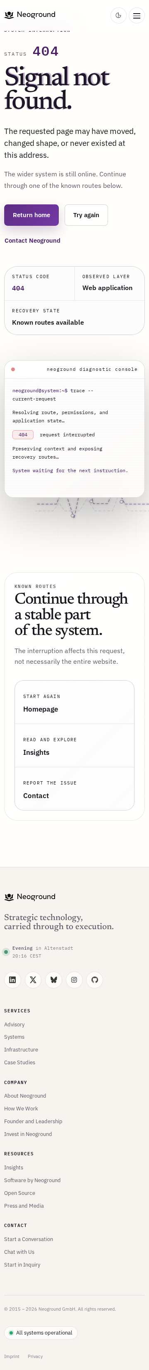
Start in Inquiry (22, 1264)
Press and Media (24, 1205)
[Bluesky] (53, 980)
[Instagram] (74, 980)
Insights (13, 1167)
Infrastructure (21, 1049)
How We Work (21, 1108)
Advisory (14, 1024)
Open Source (19, 1193)
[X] (33, 980)
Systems (14, 1036)
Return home (31, 215)
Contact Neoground (32, 240)
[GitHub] (94, 980)
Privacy (35, 1356)
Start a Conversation (28, 1239)
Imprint (11, 1356)
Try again (86, 215)
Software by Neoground (32, 1180)
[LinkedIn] (12, 980)
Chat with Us (19, 1251)
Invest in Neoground (28, 1134)
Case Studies (19, 1062)
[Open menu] (137, 15)
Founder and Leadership (33, 1121)
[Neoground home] (56, 15)
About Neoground (25, 1095)
